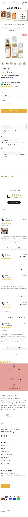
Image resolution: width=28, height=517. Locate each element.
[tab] (5, 127)
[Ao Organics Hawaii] (14, 2)
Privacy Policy (5, 463)
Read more (20, 342)
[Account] (23, 2)
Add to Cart (14, 110)
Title (2, 92)
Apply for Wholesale (6, 454)
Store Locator (5, 451)
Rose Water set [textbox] (6, 96)
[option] (14, 47)
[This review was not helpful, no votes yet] (24, 248)
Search (3, 445)
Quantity (3, 100)
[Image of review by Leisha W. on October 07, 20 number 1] (4, 231)
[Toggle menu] (1, 2)
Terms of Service (5, 460)
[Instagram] (4, 436)
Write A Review (14, 202)
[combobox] (14, 96)
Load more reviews (14, 354)
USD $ (4, 506)
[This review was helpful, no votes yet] (21, 248)
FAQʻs (3, 448)
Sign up (5, 486)
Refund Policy (5, 457)
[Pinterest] (6, 436)
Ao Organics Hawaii (10, 510)
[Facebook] (1, 436)
